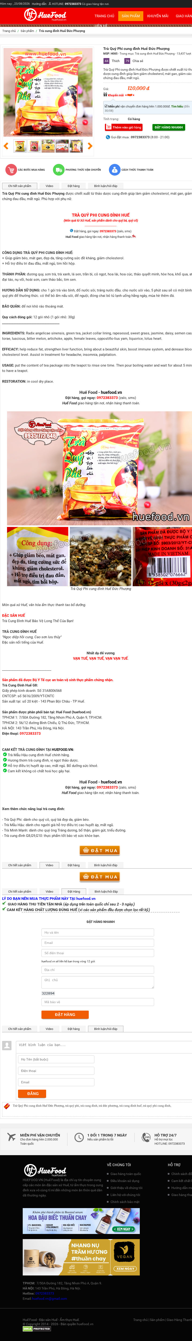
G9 (33, 836)
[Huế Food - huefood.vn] (45, 20)
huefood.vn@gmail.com (49, 1298)
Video (49, 186)
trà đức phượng (108, 1105)
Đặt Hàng (74, 891)
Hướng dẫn (39, 4)
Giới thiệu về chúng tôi (126, 1188)
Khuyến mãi (157, 16)
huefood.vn (85, 1324)
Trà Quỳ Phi (13, 820)
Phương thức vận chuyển (83, 169)
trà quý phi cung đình (156, 1105)
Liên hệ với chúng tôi (125, 1195)
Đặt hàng (74, 186)
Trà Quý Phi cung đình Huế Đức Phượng (38, 1105)
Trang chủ (104, 16)
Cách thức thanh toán (137, 169)
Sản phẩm (131, 16)
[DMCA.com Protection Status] (37, 1330)
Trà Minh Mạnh (15, 830)
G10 (39, 836)
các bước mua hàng (31, 169)
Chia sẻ (134, 61)
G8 (28, 836)
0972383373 (73, 4)
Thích (112, 61)
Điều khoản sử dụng (125, 1181)
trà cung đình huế (130, 1105)
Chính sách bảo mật (125, 1202)
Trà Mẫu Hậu (14, 825)
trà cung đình (89, 1105)
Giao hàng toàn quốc (126, 1174)
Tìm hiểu (177, 106)
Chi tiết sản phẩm (19, 186)
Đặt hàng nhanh (169, 127)
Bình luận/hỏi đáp (105, 186)
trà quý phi (72, 1105)
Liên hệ (101, 26)
